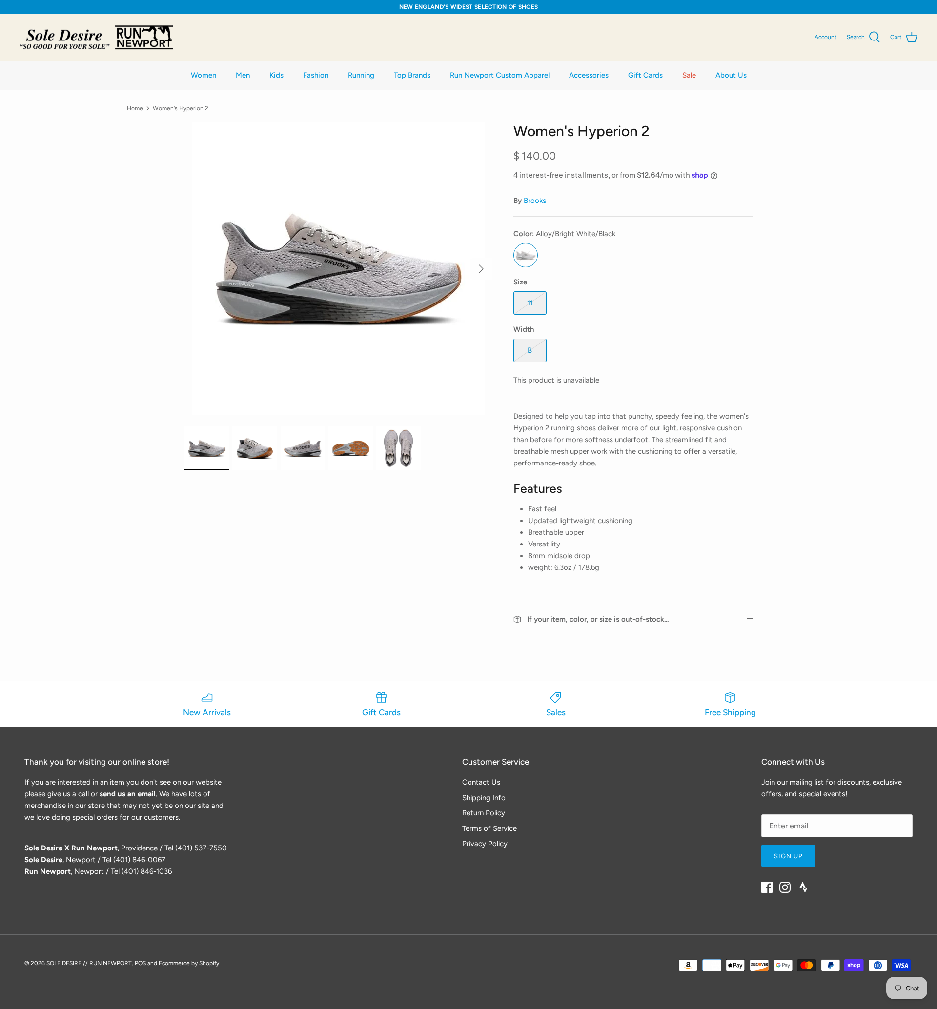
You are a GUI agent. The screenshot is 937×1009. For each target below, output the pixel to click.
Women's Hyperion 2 (180, 108)
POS (140, 963)
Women (203, 75)
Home (135, 108)
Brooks (535, 200)
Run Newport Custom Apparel (500, 75)
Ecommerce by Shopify (189, 963)
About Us (731, 75)
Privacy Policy (485, 843)
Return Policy (483, 812)
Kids (276, 75)
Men (243, 75)
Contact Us (481, 782)
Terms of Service (489, 828)
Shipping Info (484, 797)
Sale (689, 75)
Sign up (788, 856)
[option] (338, 268)
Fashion (315, 75)
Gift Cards (645, 75)
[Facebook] (767, 887)
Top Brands (412, 75)
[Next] (481, 269)
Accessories (589, 75)
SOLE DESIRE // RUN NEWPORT (89, 963)
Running (361, 75)
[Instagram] (785, 887)
